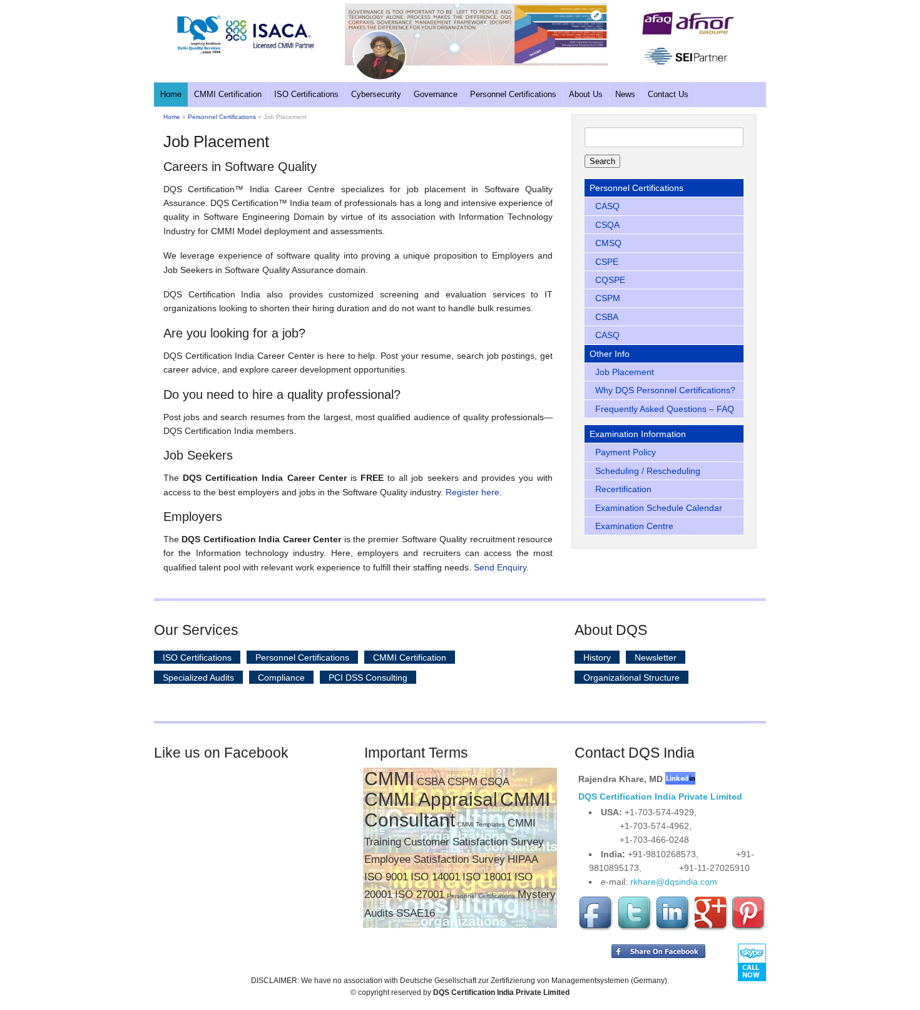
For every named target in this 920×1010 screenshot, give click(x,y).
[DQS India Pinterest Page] (748, 929)
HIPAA (523, 859)
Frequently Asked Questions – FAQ (664, 409)
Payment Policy (625, 452)
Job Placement (624, 372)
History (597, 657)
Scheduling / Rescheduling (647, 471)
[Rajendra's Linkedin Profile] (680, 779)
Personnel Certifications (513, 94)
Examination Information (638, 434)
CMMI (389, 778)
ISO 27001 (419, 894)
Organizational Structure (631, 677)
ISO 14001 (435, 877)
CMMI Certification (228, 94)
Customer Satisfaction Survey (474, 842)
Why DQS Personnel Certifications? (665, 390)
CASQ (607, 206)
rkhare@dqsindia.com (673, 882)
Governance (435, 94)
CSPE (606, 262)
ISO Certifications (306, 94)
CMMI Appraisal (431, 799)
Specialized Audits (198, 677)
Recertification (623, 489)
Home (170, 94)
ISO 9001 (386, 877)
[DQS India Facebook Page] (596, 929)
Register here (472, 492)
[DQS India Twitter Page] (634, 929)
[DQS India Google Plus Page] (710, 929)
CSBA (606, 317)
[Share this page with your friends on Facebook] (658, 956)
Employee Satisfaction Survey (434, 859)
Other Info (610, 354)
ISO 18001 (487, 877)
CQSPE (610, 280)
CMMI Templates (481, 824)
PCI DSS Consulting (368, 677)
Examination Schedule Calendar (658, 508)
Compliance (281, 677)
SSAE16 (415, 913)
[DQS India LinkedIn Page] (673, 929)
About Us (586, 94)
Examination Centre (634, 526)
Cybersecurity (376, 94)
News (625, 94)
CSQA (607, 225)
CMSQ (608, 243)
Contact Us (668, 94)
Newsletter (656, 657)
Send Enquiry (500, 567)
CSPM (607, 298)
